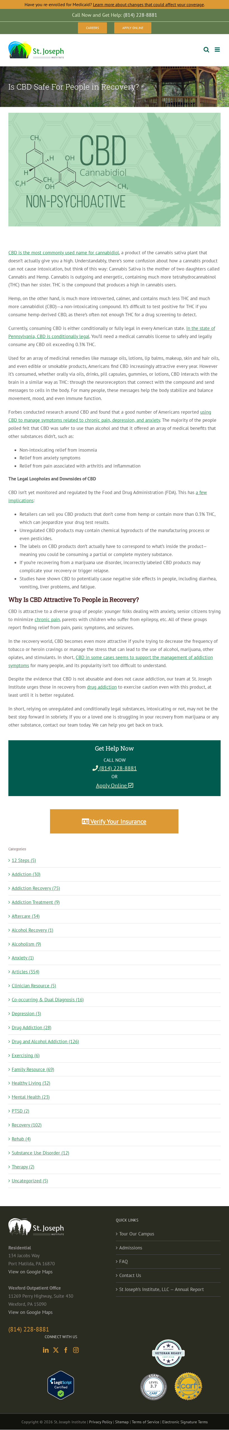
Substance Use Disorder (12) (40, 1153)
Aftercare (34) (26, 916)
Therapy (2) (23, 1167)
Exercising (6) (26, 1055)
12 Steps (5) (24, 860)
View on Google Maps (30, 1272)
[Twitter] (56, 1350)
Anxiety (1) (23, 958)
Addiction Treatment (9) (36, 902)
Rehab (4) (21, 1139)
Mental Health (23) (31, 1097)
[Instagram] (76, 1350)
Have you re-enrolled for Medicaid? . (115, 4)
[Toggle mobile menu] (218, 49)
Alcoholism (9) (26, 944)
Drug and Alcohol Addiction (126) (45, 1041)
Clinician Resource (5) (34, 986)
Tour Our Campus (136, 1234)
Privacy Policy (100, 1421)
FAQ (123, 1261)
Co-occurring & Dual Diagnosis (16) (48, 1000)
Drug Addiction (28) (31, 1027)
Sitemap (122, 1421)
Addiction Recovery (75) (36, 888)
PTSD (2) (20, 1111)
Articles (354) (25, 972)
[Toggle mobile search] (206, 49)
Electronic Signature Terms (185, 1421)
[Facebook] (66, 1350)
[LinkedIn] (46, 1350)
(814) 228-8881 (117, 768)
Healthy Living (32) (31, 1083)
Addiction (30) (26, 874)
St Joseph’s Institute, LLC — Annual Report (161, 1289)
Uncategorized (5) (30, 1181)
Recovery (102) (27, 1125)
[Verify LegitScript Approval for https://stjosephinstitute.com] (60, 1375)
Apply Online (112, 785)
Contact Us (130, 1275)
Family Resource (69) (33, 1069)
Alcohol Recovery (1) (32, 930)
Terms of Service (145, 1421)
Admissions (130, 1248)
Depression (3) (26, 1013)
